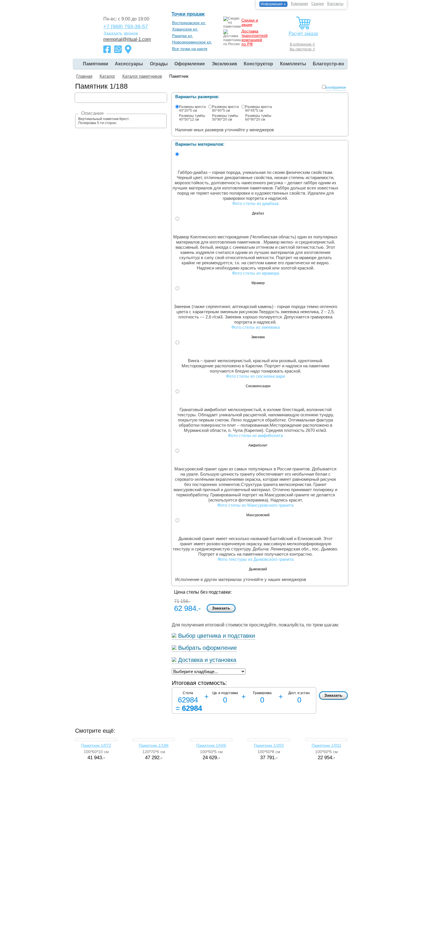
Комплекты (293, 63)
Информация (273, 4)
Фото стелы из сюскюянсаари (255, 376)
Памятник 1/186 (154, 745)
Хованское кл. (185, 29)
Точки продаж (188, 14)
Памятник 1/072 (96, 745)
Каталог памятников (142, 76)
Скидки (317, 3)
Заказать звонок (120, 33)
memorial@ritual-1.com (127, 39)
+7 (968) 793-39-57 (125, 26)
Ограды (159, 63)
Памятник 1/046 (211, 745)
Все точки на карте (189, 48)
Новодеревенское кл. (192, 42)
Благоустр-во (328, 63)
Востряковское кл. (189, 22)
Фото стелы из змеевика (255, 327)
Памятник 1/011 (326, 745)
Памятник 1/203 (269, 745)
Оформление (189, 63)
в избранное (336, 88)
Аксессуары (129, 63)
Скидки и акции (249, 22)
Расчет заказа (303, 33)
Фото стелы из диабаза (255, 203)
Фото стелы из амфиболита (255, 435)
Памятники (95, 63)
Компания (299, 3)
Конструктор (258, 63)
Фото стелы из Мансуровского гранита (255, 505)
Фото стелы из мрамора (255, 273)
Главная (84, 76)
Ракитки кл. (182, 35)
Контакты (335, 3)
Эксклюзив (224, 63)
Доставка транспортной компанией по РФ (254, 37)
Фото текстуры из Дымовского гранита (256, 559)
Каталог (107, 76)
